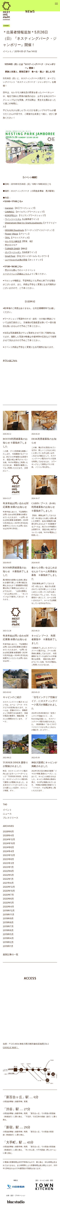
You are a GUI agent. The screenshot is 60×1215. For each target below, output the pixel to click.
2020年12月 (9, 886)
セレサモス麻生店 (13, 241)
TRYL (7, 237)
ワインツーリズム (13, 219)
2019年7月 (8, 926)
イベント (7, 809)
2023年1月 (8, 867)
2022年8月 (8, 871)
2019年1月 (8, 946)
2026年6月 (8, 831)
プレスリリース (10, 817)
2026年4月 (8, 835)
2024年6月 (8, 847)
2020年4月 (8, 906)
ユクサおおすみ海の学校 (16, 259)
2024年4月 (8, 851)
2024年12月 (9, 839)
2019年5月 (8, 934)
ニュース (7, 813)
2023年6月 (8, 859)
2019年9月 (8, 918)
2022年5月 (8, 875)
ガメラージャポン (13, 252)
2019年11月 (8, 914)
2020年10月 (9, 890)
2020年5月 (8, 902)
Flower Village (11, 234)
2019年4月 (8, 938)
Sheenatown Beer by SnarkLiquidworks (23, 223)
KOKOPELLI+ (11, 215)
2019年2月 (8, 942)
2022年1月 (8, 879)
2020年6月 (8, 898)
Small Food (10, 256)
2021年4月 (8, 882)
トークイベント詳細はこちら (16, 273)
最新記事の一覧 (10, 954)
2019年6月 (8, 930)
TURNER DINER (12, 248)
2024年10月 (9, 843)
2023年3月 (8, 863)
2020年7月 (8, 894)
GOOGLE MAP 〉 (11, 1047)
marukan (9, 208)
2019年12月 (9, 910)
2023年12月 (9, 855)
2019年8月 (8, 922)
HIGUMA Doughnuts (14, 230)
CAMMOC (9, 211)
